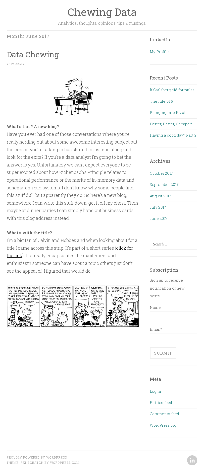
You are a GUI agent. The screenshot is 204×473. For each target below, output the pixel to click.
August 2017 (160, 195)
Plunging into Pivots (169, 112)
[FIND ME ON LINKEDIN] (191, 460)
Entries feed (161, 402)
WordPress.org (163, 425)
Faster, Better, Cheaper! (171, 123)
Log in (155, 391)
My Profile (159, 51)
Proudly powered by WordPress (37, 457)
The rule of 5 (161, 101)
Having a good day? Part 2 (173, 135)
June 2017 (158, 218)
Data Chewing (33, 54)
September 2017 (164, 184)
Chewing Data (102, 12)
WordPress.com (64, 463)
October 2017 (161, 173)
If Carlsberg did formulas (172, 89)
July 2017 (158, 207)
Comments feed (164, 413)
